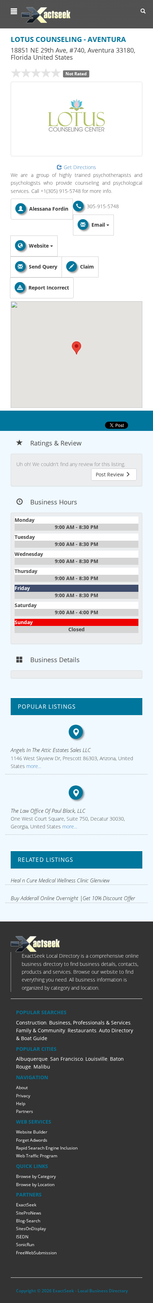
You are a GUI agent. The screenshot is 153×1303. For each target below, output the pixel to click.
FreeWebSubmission (36, 1253)
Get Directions (80, 167)
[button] (15, 11)
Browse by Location (35, 1185)
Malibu (41, 1066)
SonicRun (25, 1245)
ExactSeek (26, 1205)
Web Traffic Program (36, 1156)
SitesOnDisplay (31, 1229)
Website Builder (31, 1132)
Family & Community (40, 1030)
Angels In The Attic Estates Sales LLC (51, 749)
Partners (24, 1111)
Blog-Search (28, 1221)
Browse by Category (36, 1176)
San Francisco (66, 1058)
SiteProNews (28, 1213)
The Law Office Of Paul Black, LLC (48, 810)
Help (20, 1104)
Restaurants (82, 1030)
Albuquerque (32, 1058)
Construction (31, 1022)
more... (33, 766)
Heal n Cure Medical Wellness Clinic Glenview (60, 880)
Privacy (23, 1096)
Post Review (110, 474)
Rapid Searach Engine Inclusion (47, 1148)
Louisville (96, 1058)
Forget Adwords (31, 1140)
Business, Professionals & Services (90, 1022)
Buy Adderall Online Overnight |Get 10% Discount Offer (73, 898)
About (22, 1088)
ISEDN (22, 1237)
